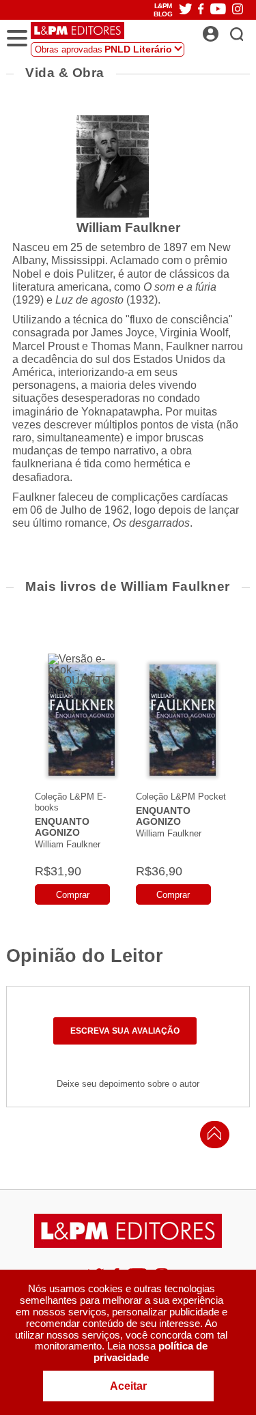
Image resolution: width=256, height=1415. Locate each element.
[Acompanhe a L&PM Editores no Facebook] (201, 10)
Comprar (72, 895)
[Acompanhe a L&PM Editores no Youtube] (218, 10)
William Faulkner (67, 844)
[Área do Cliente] (225, 30)
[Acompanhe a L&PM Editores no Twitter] (185, 10)
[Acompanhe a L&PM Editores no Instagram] (237, 10)
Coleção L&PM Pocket (181, 796)
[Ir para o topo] (211, 1137)
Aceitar (128, 1386)
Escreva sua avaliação (125, 1031)
